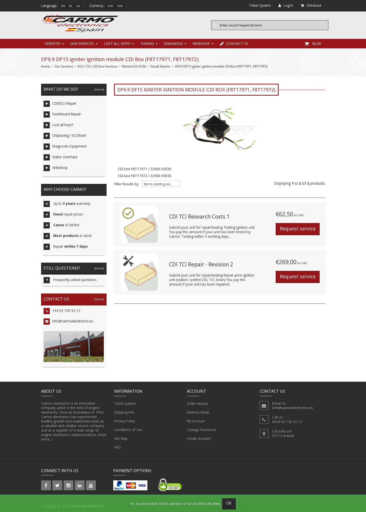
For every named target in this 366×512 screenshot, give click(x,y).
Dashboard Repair (66, 114)
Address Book (198, 412)
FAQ (117, 447)
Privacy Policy (124, 421)
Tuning (147, 43)
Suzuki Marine (160, 66)
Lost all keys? (117, 43)
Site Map (120, 438)
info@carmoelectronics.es (72, 321)
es (70, 6)
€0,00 (316, 43)
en (63, 6)
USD (120, 6)
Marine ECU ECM (134, 66)
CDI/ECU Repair (64, 103)
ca (78, 6)
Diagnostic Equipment (69, 146)
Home (45, 66)
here (216, 504)
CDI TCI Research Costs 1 (199, 216)
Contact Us (237, 43)
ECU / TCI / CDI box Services (97, 66)
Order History (197, 403)
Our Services (82, 43)
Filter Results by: (126, 184)
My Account (196, 421)
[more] (98, 89)
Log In (288, 5)
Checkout (313, 5)
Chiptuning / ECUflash (69, 135)
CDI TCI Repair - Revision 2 (201, 264)
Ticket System (125, 403)
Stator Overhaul (64, 156)
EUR (110, 6)
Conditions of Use (128, 429)
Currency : (97, 5)
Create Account (199, 438)
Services (52, 43)
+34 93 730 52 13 (66, 310)
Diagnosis (173, 43)
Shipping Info (124, 412)
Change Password (201, 429)
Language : (50, 5)
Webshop (201, 43)
